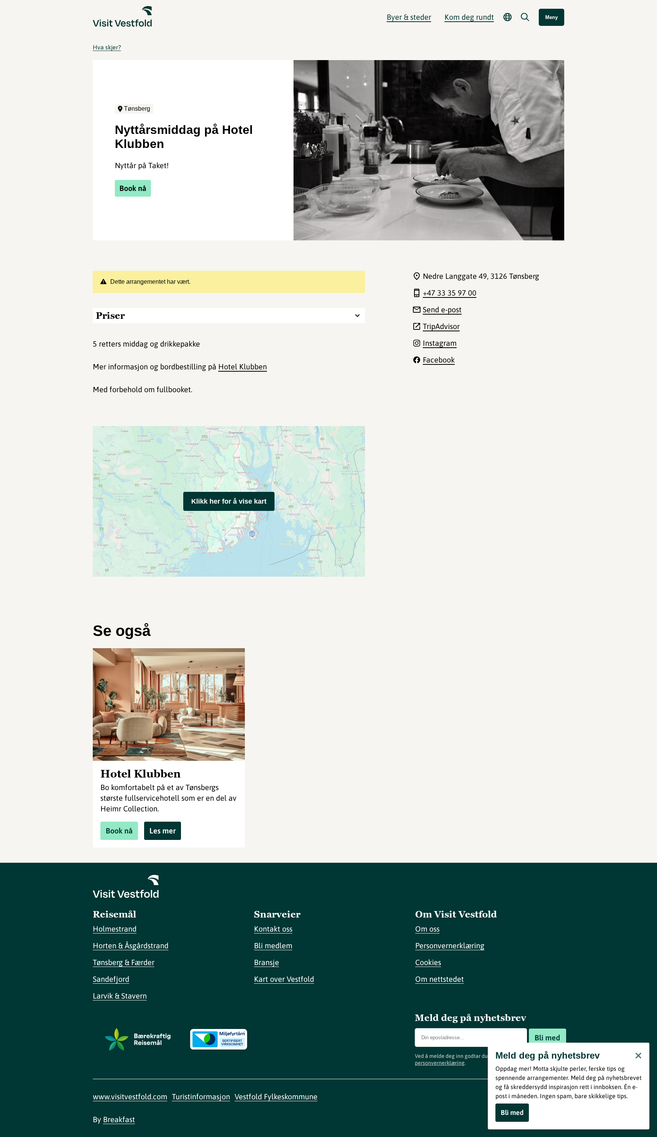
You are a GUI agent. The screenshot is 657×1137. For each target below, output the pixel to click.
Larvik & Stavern (120, 995)
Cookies (428, 962)
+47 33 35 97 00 (449, 292)
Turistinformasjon (201, 1096)
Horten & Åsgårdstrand (130, 945)
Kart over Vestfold (284, 979)
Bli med (547, 1037)
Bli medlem (273, 945)
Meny (551, 17)
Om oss (427, 928)
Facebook (439, 359)
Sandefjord (111, 979)
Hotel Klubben (242, 366)
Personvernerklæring (449, 945)
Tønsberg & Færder (123, 962)
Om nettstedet (439, 979)
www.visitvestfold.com (130, 1096)
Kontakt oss (273, 928)
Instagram (440, 343)
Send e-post (442, 309)
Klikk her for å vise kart (229, 501)
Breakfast (119, 1119)
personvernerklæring (440, 1063)
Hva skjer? (107, 47)
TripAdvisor (441, 326)
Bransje (266, 962)
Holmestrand (114, 928)
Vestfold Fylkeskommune (276, 1096)
